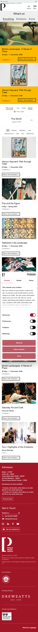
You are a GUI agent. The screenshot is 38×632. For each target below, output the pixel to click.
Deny (19, 356)
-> (31, 120)
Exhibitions (21, 19)
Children (14, 130)
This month (9, 108)
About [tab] (31, 280)
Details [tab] (19, 280)
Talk (17, 134)
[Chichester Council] (19, 579)
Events (32, 19)
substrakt (33, 627)
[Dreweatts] (19, 598)
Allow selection (19, 349)
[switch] (33, 321)
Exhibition (22, 130)
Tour (22, 134)
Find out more (7, 499)
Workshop (30, 134)
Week (24, 108)
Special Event (9, 134)
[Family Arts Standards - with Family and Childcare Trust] (19, 616)
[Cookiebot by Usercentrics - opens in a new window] (27, 274)
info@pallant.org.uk (11, 519)
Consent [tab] (7, 280)
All (8, 130)
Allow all (19, 343)
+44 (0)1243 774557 (11, 516)
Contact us (5, 513)
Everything (8, 19)
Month (30, 108)
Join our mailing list (12, 529)
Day (18, 108)
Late (29, 130)
